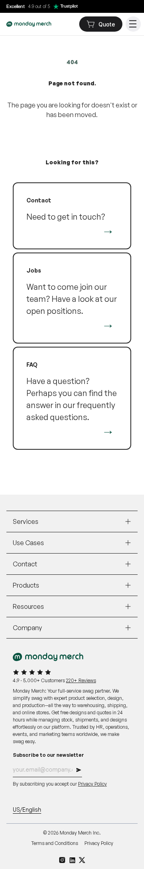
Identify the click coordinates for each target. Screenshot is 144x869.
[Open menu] (133, 24)
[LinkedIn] (72, 860)
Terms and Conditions (54, 843)
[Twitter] (82, 860)
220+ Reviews (81, 680)
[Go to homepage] (28, 24)
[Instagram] (62, 860)
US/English (27, 809)
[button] (79, 771)
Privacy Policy (92, 784)
